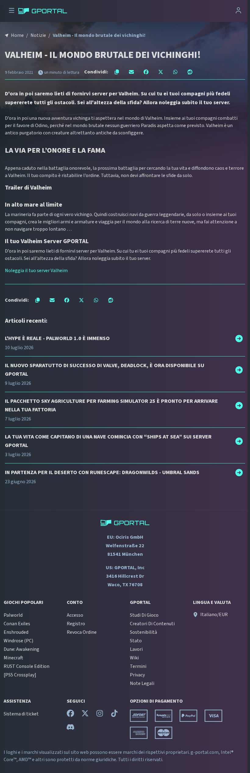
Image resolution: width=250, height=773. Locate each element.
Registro (76, 623)
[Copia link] (117, 72)
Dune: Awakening (21, 649)
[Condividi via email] (131, 72)
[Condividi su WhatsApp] (175, 72)
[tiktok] (114, 714)
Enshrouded (16, 632)
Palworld (13, 615)
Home (17, 35)
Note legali (142, 683)
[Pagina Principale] (42, 11)
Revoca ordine (82, 632)
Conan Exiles (17, 623)
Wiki (134, 657)
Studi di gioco (144, 615)
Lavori (136, 649)
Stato (136, 640)
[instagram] (99, 714)
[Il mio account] (238, 11)
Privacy (137, 675)
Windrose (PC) (18, 640)
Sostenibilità (143, 632)
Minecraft (13, 657)
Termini (138, 666)
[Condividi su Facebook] (146, 72)
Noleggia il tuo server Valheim (36, 270)
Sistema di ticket (21, 714)
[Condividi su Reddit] (190, 72)
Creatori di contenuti (152, 623)
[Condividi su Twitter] (161, 72)
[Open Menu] (11, 11)
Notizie (38, 35)
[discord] (70, 728)
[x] (85, 714)
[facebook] (70, 714)
